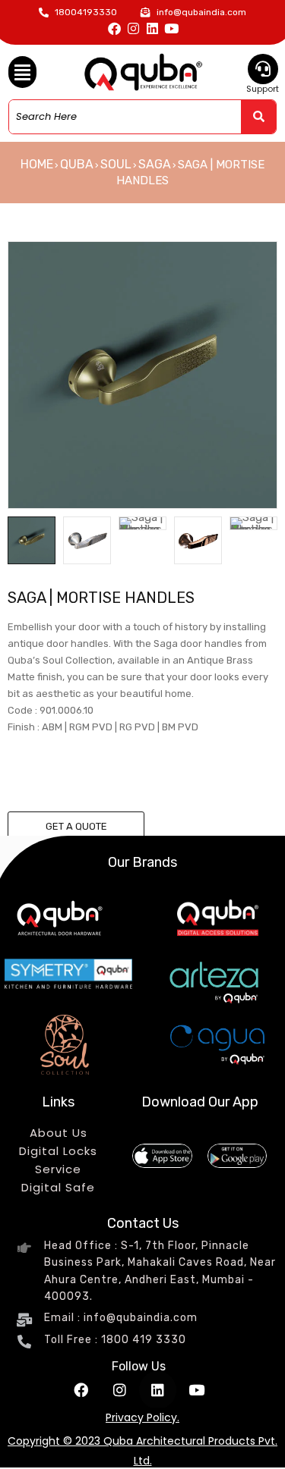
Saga (154, 164)
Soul (115, 164)
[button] (22, 72)
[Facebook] (114, 28)
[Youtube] (171, 28)
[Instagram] (133, 28)
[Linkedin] (152, 28)
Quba (76, 164)
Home (37, 164)
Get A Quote (76, 826)
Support (262, 89)
